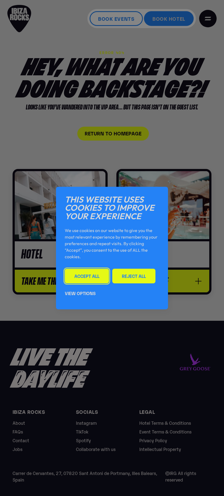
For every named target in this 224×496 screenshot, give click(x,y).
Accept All (86, 276)
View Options (80, 293)
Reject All (134, 276)
